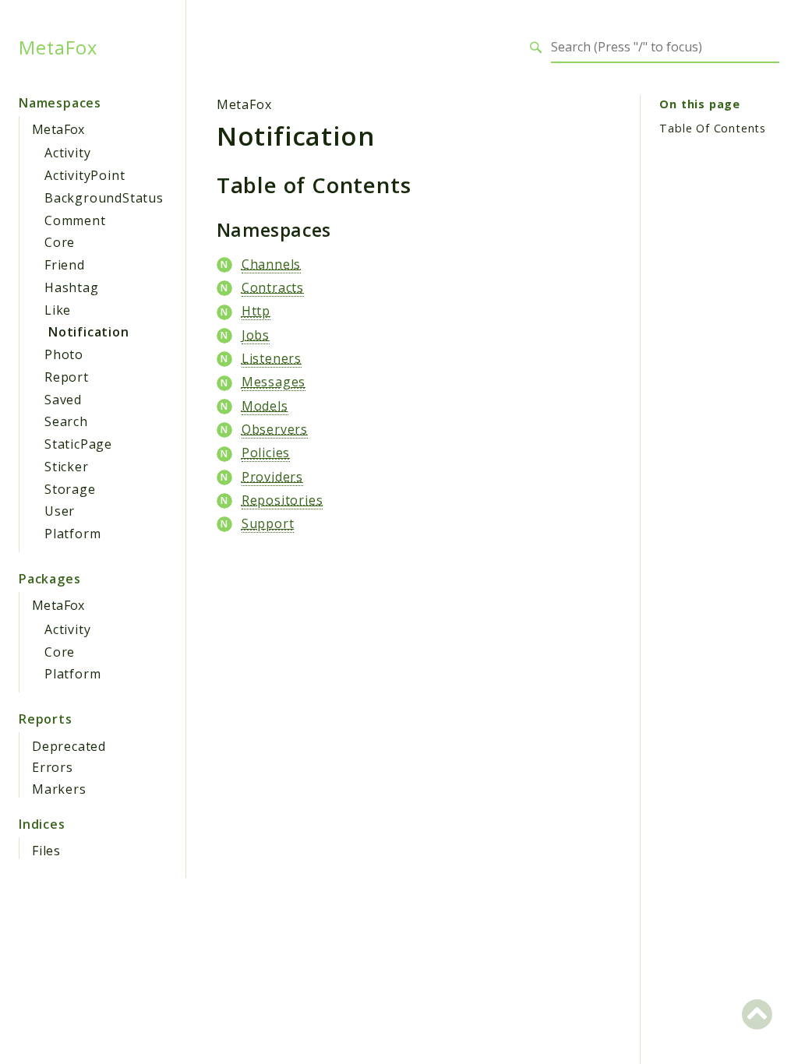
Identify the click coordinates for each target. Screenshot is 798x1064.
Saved (63, 399)
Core (59, 242)
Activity (67, 152)
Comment (75, 220)
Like (57, 310)
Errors (52, 767)
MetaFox (58, 47)
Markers (59, 789)
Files (46, 850)
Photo (63, 354)
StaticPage (78, 444)
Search (66, 421)
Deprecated (69, 746)
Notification (88, 331)
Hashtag (71, 287)
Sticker (66, 466)
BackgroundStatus (104, 197)
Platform (72, 533)
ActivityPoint (84, 175)
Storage (70, 489)
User (59, 511)
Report (66, 377)
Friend (64, 264)
